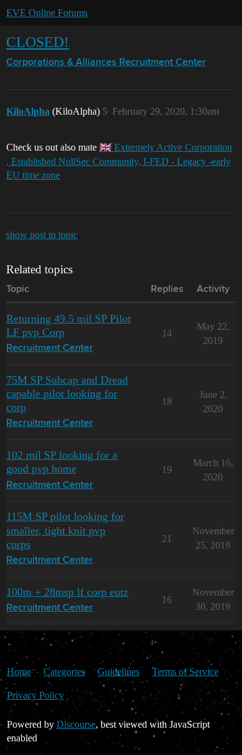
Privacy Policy (35, 695)
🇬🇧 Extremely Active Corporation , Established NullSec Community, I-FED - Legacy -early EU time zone (119, 161)
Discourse (76, 724)
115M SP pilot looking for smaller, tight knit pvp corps (65, 530)
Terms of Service (185, 671)
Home (19, 671)
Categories (64, 671)
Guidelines (118, 671)
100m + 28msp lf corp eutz (67, 592)
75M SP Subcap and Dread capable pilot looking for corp (67, 393)
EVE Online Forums (46, 12)
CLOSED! (37, 41)
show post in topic (42, 234)
